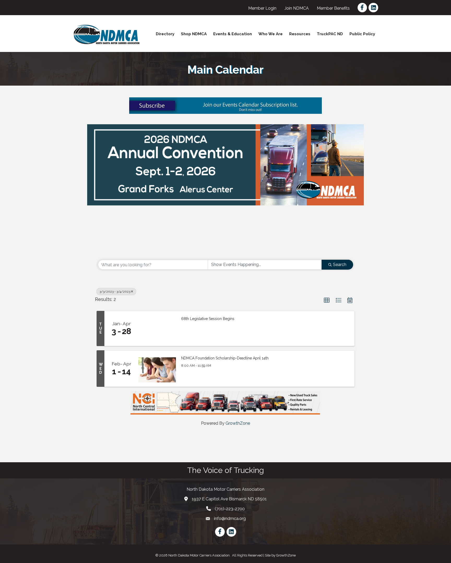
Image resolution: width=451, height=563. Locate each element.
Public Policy (362, 34)
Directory (165, 34)
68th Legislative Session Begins (207, 319)
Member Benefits (333, 8)
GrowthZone (237, 423)
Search (339, 264)
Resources (299, 34)
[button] (327, 300)
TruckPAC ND (330, 34)
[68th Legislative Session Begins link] (157, 328)
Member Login (262, 8)
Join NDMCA (296, 8)
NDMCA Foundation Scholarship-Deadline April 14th (225, 358)
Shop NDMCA (194, 34)
